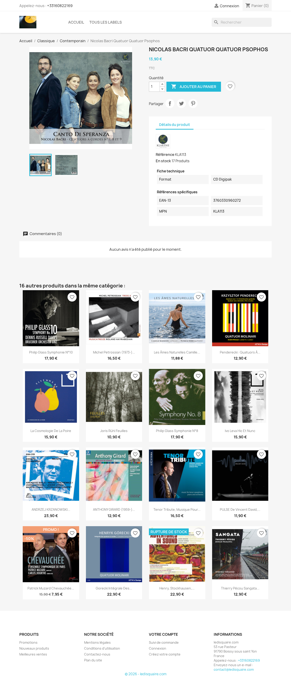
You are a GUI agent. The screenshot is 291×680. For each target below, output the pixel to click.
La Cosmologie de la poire (50, 431)
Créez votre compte (165, 654)
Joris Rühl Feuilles (114, 431)
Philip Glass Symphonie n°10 (51, 352)
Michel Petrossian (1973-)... (114, 352)
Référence (165, 154)
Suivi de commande (164, 642)
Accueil (76, 22)
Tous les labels (105, 22)
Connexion (157, 648)
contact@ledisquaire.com (234, 669)
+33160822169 (60, 5)
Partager (169, 103)
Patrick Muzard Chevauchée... (51, 588)
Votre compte (163, 634)
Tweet (181, 103)
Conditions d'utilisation (102, 648)
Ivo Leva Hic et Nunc (240, 431)
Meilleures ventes (33, 654)
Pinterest (193, 103)
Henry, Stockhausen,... (177, 588)
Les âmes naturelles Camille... (177, 352)
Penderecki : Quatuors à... (240, 352)
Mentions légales (97, 642)
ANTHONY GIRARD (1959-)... (114, 509)
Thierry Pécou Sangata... (240, 588)
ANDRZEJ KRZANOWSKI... (51, 509)
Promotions (28, 642)
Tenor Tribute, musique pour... (177, 509)
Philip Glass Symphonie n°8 (177, 431)
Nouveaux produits (34, 648)
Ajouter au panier (193, 86)
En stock (163, 161)
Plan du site (93, 660)
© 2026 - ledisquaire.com (145, 674)
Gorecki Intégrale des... (114, 588)
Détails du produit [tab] (174, 124)
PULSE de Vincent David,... (240, 509)
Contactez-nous (97, 654)
